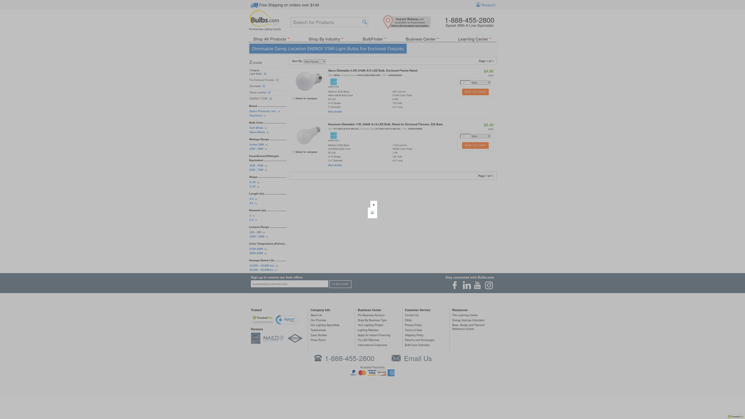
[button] (373, 204)
